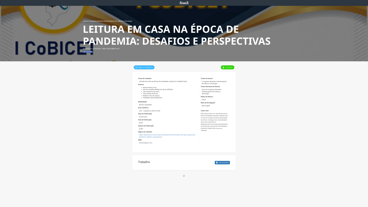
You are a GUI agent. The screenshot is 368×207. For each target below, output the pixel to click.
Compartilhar (88, 51)
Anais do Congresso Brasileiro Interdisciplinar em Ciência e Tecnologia (107, 21)
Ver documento (224, 162)
